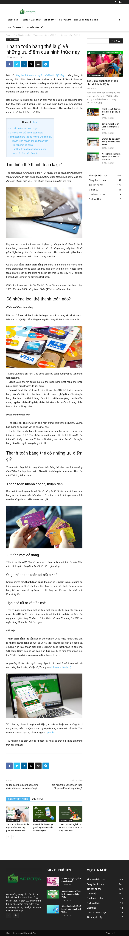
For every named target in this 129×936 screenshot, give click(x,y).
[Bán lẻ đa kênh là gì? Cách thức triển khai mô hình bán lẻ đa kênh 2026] (93, 127)
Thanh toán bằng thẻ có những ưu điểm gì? (30, 136)
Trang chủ (10, 35)
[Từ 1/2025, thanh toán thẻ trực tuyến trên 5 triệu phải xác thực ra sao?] (17, 814)
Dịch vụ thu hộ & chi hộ (86, 20)
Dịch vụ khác (65, 20)
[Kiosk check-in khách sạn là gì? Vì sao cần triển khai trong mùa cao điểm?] (93, 157)
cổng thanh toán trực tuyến (29, 75)
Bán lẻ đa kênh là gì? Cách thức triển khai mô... (110, 127)
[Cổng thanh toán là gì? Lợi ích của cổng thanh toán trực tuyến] (53, 909)
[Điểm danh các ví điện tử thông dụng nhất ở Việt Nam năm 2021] (53, 894)
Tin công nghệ (15, 27)
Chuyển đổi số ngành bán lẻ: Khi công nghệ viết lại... (111, 142)
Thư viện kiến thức (35, 27)
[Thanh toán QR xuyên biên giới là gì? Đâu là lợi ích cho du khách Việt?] (93, 112)
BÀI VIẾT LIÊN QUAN (18, 799)
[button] (119, 19)
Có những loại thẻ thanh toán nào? (25, 132)
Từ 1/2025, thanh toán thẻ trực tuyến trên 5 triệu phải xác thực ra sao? (17, 827)
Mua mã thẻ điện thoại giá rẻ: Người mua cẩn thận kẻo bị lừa (43, 827)
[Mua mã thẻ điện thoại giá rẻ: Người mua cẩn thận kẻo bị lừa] (44, 814)
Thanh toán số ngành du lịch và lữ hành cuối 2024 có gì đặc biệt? (70, 827)
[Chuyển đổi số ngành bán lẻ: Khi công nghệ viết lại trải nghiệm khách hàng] (93, 142)
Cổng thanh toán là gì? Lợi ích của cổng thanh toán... (71, 909)
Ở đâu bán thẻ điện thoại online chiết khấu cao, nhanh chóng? (22, 786)
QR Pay (60, 75)
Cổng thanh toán (32, 20)
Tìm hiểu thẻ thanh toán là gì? (23, 128)
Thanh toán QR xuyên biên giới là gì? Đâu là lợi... (111, 112)
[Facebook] (115, 2)
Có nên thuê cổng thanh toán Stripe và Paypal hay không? (67, 786)
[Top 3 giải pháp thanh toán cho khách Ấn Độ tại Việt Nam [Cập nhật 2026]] (105, 64)
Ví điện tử (49, 20)
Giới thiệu (13, 20)
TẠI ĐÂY (50, 732)
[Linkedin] (120, 2)
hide (35, 122)
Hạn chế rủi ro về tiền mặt (25, 153)
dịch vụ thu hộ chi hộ (60, 667)
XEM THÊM (37, 799)
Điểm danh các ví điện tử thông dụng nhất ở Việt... (71, 894)
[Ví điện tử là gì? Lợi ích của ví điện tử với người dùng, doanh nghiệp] (53, 881)
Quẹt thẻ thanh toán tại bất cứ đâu (29, 149)
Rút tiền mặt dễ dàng (22, 145)
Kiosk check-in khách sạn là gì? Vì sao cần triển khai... (111, 157)
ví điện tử (50, 75)
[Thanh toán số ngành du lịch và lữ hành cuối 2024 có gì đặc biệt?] (70, 814)
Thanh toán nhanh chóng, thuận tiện (30, 140)
